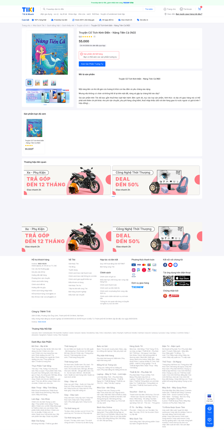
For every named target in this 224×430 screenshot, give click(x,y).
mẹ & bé (63, 14)
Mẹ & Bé (144, 357)
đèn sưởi (173, 410)
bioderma (90, 333)
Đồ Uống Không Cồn (110, 418)
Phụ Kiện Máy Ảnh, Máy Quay (173, 390)
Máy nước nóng (176, 355)
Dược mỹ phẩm (52, 416)
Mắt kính (117, 358)
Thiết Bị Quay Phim (175, 401)
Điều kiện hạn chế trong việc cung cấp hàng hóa (114, 281)
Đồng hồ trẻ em (121, 370)
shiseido (35, 335)
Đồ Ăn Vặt (105, 416)
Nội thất (108, 395)
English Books (142, 424)
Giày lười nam (69, 398)
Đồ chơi (55, 349)
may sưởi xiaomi (174, 416)
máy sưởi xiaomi (179, 418)
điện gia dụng (46, 14)
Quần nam (79, 365)
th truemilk (58, 333)
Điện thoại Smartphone (40, 390)
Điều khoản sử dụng (76, 282)
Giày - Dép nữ (70, 381)
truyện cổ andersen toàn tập (113, 14)
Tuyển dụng (73, 270)
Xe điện (151, 410)
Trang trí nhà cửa (103, 390)
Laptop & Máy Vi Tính (147, 361)
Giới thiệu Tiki (74, 264)
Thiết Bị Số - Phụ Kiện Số (141, 372)
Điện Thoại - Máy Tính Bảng (44, 387)
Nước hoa (40, 414)
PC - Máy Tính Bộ (107, 383)
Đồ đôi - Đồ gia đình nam (81, 371)
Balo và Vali (102, 346)
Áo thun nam (69, 365)
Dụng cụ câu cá (173, 373)
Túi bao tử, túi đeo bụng (84, 423)
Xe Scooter (149, 412)
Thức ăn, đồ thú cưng (43, 381)
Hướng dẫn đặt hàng (39, 275)
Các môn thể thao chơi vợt (176, 376)
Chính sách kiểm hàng (40, 281)
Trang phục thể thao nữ (171, 365)
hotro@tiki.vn (51, 294)
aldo (114, 333)
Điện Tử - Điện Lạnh (171, 346)
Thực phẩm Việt (51, 371)
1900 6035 (42, 322)
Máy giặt (169, 353)
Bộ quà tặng (107, 420)
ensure (77, 333)
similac (173, 333)
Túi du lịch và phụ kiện (110, 349)
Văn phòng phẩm (148, 421)
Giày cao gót (69, 384)
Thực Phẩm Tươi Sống (41, 366)
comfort (180, 333)
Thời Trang (150, 349)
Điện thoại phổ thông (43, 392)
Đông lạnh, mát (47, 373)
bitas (186, 333)
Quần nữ (80, 349)
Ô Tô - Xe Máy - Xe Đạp (140, 407)
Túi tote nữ (78, 413)
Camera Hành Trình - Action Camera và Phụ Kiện (176, 395)
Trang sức (100, 368)
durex (83, 333)
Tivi (167, 355)
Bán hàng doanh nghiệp (77, 292)
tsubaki (65, 335)
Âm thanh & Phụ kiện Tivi (171, 349)
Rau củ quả (40, 371)
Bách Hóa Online (104, 407)
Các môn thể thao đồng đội (177, 375)
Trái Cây (35, 369)
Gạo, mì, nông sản (43, 375)
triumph (120, 333)
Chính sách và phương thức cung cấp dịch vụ (114, 292)
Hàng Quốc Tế (136, 346)
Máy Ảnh (182, 403)
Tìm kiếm (149, 9)
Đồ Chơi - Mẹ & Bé (40, 346)
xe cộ (56, 14)
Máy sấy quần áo (173, 357)
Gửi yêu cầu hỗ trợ (38, 272)
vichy (55, 335)
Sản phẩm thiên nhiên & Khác (45, 409)
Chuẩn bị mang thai (43, 361)
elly (97, 333)
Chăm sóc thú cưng (104, 410)
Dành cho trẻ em (43, 379)
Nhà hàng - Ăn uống (142, 399)
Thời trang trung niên (76, 357)
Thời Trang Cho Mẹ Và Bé (41, 349)
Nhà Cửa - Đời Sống (106, 387)
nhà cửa (81, 14)
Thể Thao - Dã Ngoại (171, 362)
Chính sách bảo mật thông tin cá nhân (83, 276)
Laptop (118, 383)
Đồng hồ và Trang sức (107, 365)
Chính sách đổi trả (38, 284)
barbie (65, 333)
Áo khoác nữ (81, 351)
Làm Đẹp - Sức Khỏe (41, 399)
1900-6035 (42, 264)
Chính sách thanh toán (108, 285)
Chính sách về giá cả (108, 277)
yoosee (162, 333)
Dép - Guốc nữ (80, 384)
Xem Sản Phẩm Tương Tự (92, 64)
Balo (98, 349)
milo (101, 333)
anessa (155, 333)
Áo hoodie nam (74, 369)
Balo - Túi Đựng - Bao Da (176, 397)
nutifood (127, 333)
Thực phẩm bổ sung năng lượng (177, 380)
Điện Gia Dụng (38, 421)
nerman (141, 333)
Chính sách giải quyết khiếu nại (80, 279)
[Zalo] (175, 265)
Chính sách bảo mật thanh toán (80, 273)
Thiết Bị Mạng (110, 381)
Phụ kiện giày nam (75, 402)
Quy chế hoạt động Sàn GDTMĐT (112, 264)
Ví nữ (88, 411)
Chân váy (80, 353)
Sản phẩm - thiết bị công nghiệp (144, 362)
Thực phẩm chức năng (44, 404)
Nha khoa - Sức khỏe (143, 401)
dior (40, 333)
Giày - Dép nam (71, 395)
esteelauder (47, 333)
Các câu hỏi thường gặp (40, 269)
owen (71, 333)
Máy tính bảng (42, 395)
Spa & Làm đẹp (145, 397)
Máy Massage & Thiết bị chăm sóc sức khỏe (46, 407)
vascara (35, 333)
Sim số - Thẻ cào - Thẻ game (149, 403)
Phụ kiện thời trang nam (111, 359)
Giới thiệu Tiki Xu (75, 285)
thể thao (95, 14)
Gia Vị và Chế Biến (108, 414)
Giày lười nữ (83, 388)
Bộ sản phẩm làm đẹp (45, 415)
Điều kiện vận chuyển (76, 295)
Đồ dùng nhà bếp (38, 424)
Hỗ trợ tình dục (50, 414)
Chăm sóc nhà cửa (46, 383)
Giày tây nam (80, 398)
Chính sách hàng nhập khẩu (42, 291)
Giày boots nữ (73, 388)
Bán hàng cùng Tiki (107, 267)
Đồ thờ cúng (105, 401)
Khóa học (149, 395)
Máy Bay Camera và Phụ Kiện (176, 402)
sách (89, 14)
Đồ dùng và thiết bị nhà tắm (112, 397)
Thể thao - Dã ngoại (140, 353)
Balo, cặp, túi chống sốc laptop (112, 350)
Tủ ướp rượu (185, 357)
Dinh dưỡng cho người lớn (45, 357)
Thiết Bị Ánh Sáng (177, 392)
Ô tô (142, 412)
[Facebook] (165, 265)
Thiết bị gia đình (52, 424)
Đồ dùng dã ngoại (177, 367)
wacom (148, 333)
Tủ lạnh (169, 351)
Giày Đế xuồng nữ (78, 390)
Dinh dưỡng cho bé (43, 355)
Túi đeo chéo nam (77, 420)
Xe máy (136, 412)
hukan (50, 335)
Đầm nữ (73, 349)
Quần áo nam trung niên (78, 375)
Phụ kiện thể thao (177, 369)
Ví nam (66, 420)
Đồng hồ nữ (110, 368)
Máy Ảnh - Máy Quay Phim (174, 387)
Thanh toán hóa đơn (137, 395)
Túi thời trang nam (72, 418)
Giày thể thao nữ (181, 379)
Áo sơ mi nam (79, 367)
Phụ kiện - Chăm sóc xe (139, 410)
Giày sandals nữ (77, 386)
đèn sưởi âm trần (173, 425)
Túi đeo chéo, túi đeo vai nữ (74, 411)
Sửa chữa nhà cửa (107, 392)
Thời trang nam (71, 362)
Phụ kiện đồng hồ (108, 370)
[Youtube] (170, 265)
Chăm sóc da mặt (38, 402)
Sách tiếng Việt (135, 421)
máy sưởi (165, 410)
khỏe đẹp (73, 14)
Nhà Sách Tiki (136, 419)
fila (60, 335)
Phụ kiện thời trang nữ (105, 358)
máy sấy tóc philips (178, 412)
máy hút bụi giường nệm (176, 419)
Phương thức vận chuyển (41, 278)
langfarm (43, 335)
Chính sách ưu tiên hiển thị (110, 288)
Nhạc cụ (114, 401)
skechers (107, 333)
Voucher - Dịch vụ (138, 392)
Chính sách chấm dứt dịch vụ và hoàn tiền (114, 297)
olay (167, 333)
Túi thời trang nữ (71, 408)
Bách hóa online (141, 359)
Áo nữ (66, 349)
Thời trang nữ (70, 346)
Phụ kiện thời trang (105, 355)
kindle (134, 333)
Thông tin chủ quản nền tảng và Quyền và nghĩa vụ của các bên (114, 303)
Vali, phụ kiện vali (120, 351)
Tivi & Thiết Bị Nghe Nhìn (143, 365)
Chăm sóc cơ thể (43, 406)
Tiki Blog (72, 267)
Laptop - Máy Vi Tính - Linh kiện (111, 374)
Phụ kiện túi (87, 413)
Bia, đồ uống (39, 377)
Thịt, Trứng (43, 369)
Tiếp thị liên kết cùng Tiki (78, 289)
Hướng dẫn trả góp (39, 287)
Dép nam (76, 400)
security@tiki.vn (50, 297)
